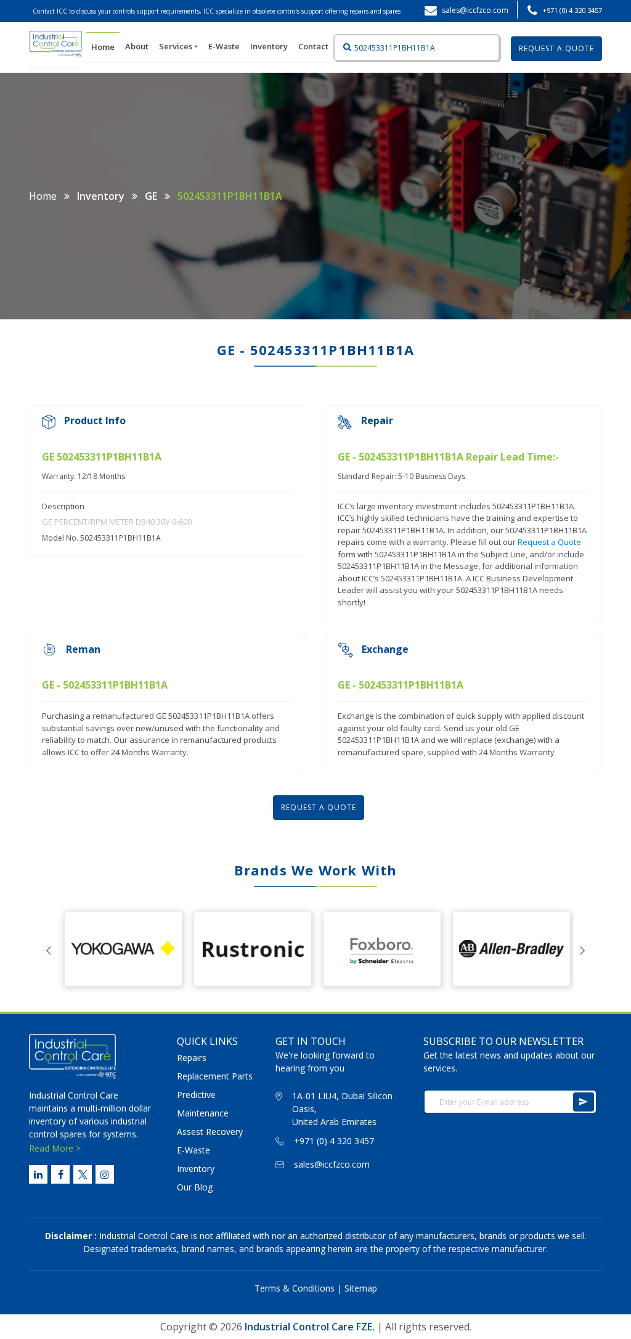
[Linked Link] (38, 1174)
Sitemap (360, 1288)
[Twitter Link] (82, 1174)
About (137, 46)
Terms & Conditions (294, 1288)
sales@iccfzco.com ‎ (476, 10)
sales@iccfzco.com (332, 1164)
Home (105, 46)
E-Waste (224, 46)
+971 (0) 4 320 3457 (572, 10)
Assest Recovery (210, 1131)
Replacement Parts (215, 1076)
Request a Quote (549, 541)
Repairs (191, 1057)
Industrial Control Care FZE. (310, 1326)
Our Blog (195, 1187)
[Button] (343, 47)
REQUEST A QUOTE (556, 48)
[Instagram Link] (105, 1174)
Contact (313, 46)
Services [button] (176, 46)
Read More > (55, 1148)
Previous (49, 949)
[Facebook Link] (60, 1174)
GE (151, 196)
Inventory (269, 46)
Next (583, 949)
